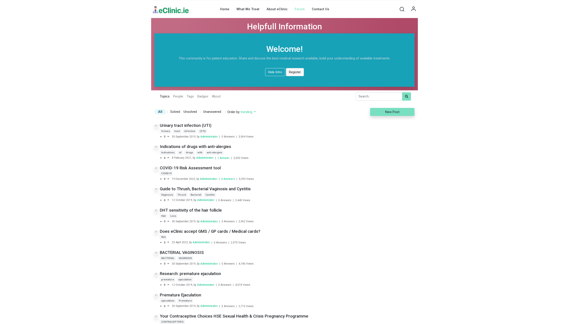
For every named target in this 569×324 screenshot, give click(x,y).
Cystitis (210, 194)
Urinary (165, 131)
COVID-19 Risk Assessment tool (190, 168)
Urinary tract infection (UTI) (185, 125)
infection (189, 131)
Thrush (181, 194)
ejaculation (185, 279)
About (216, 96)
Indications (168, 152)
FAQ (163, 237)
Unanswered (212, 112)
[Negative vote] (168, 136)
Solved (175, 112)
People (178, 96)
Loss (173, 216)
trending (246, 112)
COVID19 (166, 173)
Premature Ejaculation (180, 295)
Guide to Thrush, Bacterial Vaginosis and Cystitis (205, 188)
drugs (189, 152)
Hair (163, 216)
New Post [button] (392, 112)
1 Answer (223, 158)
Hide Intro (275, 72)
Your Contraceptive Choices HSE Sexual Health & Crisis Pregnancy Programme (234, 316)
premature (167, 279)
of (180, 152)
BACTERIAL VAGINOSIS (182, 252)
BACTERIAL (167, 258)
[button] (401, 9)
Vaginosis (167, 194)
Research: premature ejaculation (190, 273)
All (160, 112)
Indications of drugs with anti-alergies (195, 146)
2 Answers (228, 178)
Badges (202, 96)
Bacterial (195, 194)
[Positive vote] (162, 136)
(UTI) (203, 131)
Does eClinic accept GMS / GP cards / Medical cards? (210, 231)
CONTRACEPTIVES (172, 321)
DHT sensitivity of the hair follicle (191, 210)
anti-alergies (214, 152)
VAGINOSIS (185, 258)
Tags (190, 96)
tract (177, 131)
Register (295, 72)
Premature (185, 300)
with (199, 152)
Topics (165, 96)
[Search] (406, 96)
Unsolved (190, 112)
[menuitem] (224, 9)
